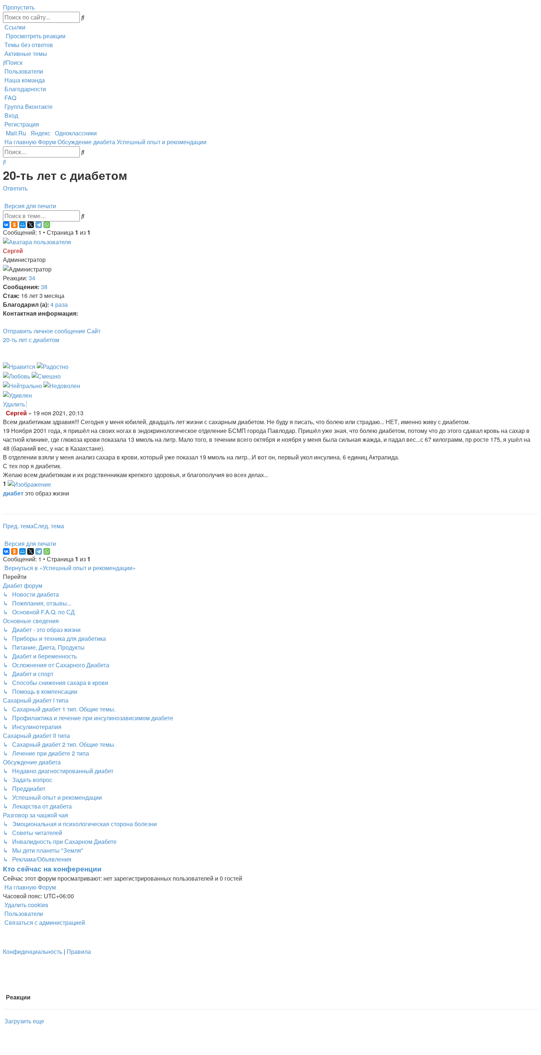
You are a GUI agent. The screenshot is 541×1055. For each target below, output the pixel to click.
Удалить (14, 404)
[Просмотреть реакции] (29, 483)
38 (44, 287)
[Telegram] (38, 224)
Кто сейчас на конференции (52, 869)
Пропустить (19, 7)
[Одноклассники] (14, 224)
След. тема (48, 526)
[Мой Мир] (22, 224)
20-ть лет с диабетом (31, 339)
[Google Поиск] (82, 17)
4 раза (59, 304)
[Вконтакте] (103, 331)
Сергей (13, 250)
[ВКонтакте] (6, 224)
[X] (30, 224)
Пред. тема (18, 526)
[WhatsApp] (46, 224)
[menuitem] (28, 44)
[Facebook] (105, 331)
